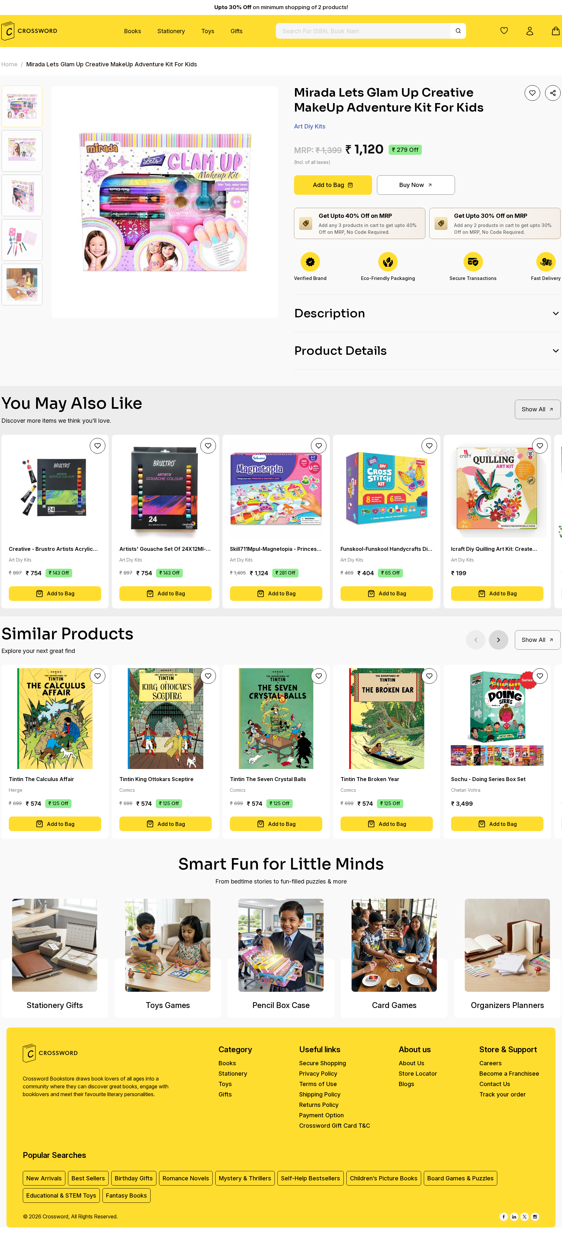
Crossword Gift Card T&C (334, 1125)
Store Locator (418, 1073)
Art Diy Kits (310, 126)
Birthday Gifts (134, 1178)
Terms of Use (318, 1084)
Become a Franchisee (509, 1073)
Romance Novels (186, 1178)
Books (132, 31)
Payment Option (321, 1115)
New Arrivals (44, 1178)
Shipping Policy (320, 1094)
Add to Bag (328, 184)
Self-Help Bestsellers (310, 1178)
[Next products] (498, 640)
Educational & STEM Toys (61, 1195)
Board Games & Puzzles (460, 1178)
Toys (207, 31)
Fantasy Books (126, 1195)
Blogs (406, 1084)
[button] (504, 30)
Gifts (237, 31)
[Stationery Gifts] (54, 945)
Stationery (171, 31)
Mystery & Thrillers (245, 1178)
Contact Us (494, 1084)
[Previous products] (476, 640)
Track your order (502, 1094)
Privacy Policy (318, 1073)
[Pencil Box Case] (281, 945)
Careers (490, 1063)
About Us (411, 1063)
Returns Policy (319, 1104)
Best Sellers (88, 1178)
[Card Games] (394, 945)
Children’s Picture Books (384, 1178)
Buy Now (411, 184)
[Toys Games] (167, 945)
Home (9, 64)
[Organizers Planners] (507, 945)
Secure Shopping (322, 1063)
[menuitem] (132, 31)
